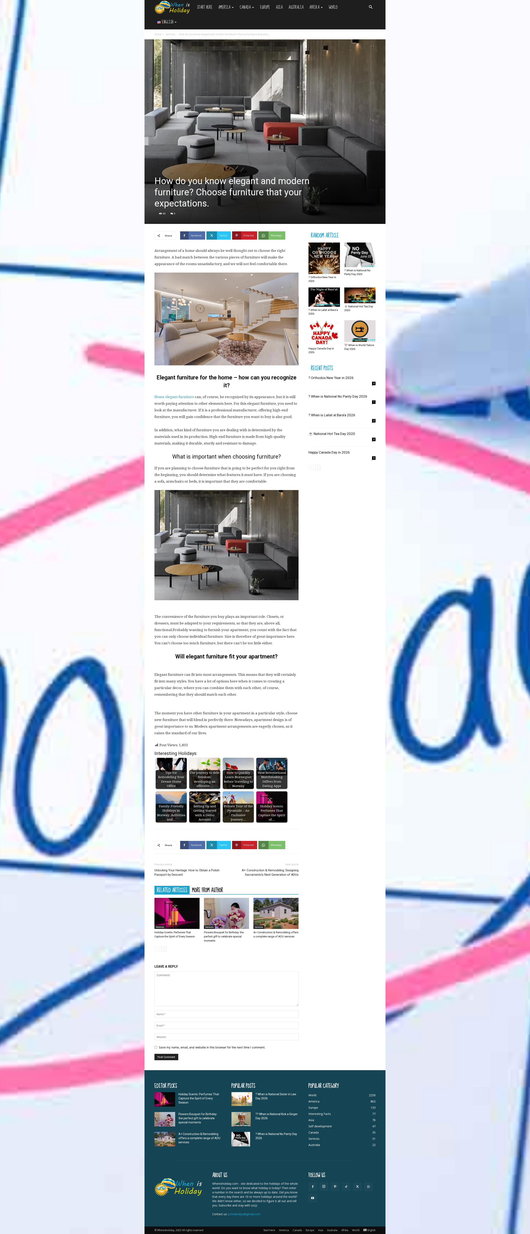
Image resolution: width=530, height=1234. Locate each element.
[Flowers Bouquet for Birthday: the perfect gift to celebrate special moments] (226, 913)
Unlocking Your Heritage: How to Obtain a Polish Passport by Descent (186, 872)
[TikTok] (346, 1187)
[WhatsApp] (368, 1187)
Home (158, 34)
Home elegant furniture (174, 397)
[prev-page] (157, 948)
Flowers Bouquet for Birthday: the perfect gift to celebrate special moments (224, 936)
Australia (296, 7)
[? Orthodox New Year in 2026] (324, 258)
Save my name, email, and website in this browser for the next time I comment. (212, 1047)
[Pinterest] (335, 1187)
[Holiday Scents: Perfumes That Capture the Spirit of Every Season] (177, 913)
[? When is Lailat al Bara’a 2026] (324, 297)
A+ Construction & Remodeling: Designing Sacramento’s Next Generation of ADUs (270, 872)
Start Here (204, 7)
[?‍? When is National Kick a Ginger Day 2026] (241, 1119)
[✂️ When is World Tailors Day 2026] (360, 331)
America (224, 7)
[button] (371, 8)
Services (170, 34)
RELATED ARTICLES (172, 890)
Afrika (314, 7)
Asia (279, 7)
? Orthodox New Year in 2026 (331, 378)
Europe (265, 7)
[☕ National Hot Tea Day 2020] (360, 295)
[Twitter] (357, 1187)
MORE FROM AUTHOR (207, 890)
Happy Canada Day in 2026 (329, 452)
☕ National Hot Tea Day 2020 (331, 434)
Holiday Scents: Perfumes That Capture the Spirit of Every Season (198, 1098)
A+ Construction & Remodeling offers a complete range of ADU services (199, 1138)
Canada (245, 7)
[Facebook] (312, 1187)
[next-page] (163, 948)
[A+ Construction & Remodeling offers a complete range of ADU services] (276, 913)
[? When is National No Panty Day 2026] (360, 255)
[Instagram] (324, 1186)
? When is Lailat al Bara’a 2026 (331, 415)
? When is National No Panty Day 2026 (337, 396)
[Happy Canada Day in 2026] (324, 332)
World (333, 7)
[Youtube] (312, 1198)
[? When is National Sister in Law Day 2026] (241, 1099)
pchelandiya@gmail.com (244, 1214)
